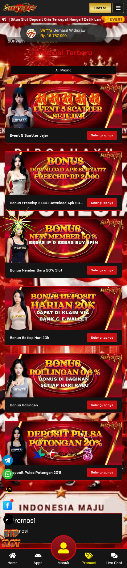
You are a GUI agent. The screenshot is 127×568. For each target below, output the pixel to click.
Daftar (100, 8)
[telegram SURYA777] (8, 460)
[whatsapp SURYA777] (8, 473)
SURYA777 (17, 41)
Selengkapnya (102, 135)
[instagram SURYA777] (9, 489)
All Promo (63, 70)
